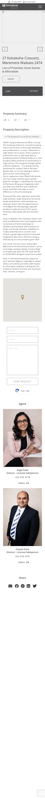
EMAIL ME (23, 483)
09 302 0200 (30, 2)
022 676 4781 (22, 556)
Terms (27, 390)
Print (11, 79)
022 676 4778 (22, 477)
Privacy (23, 390)
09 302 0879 (16, 2)
